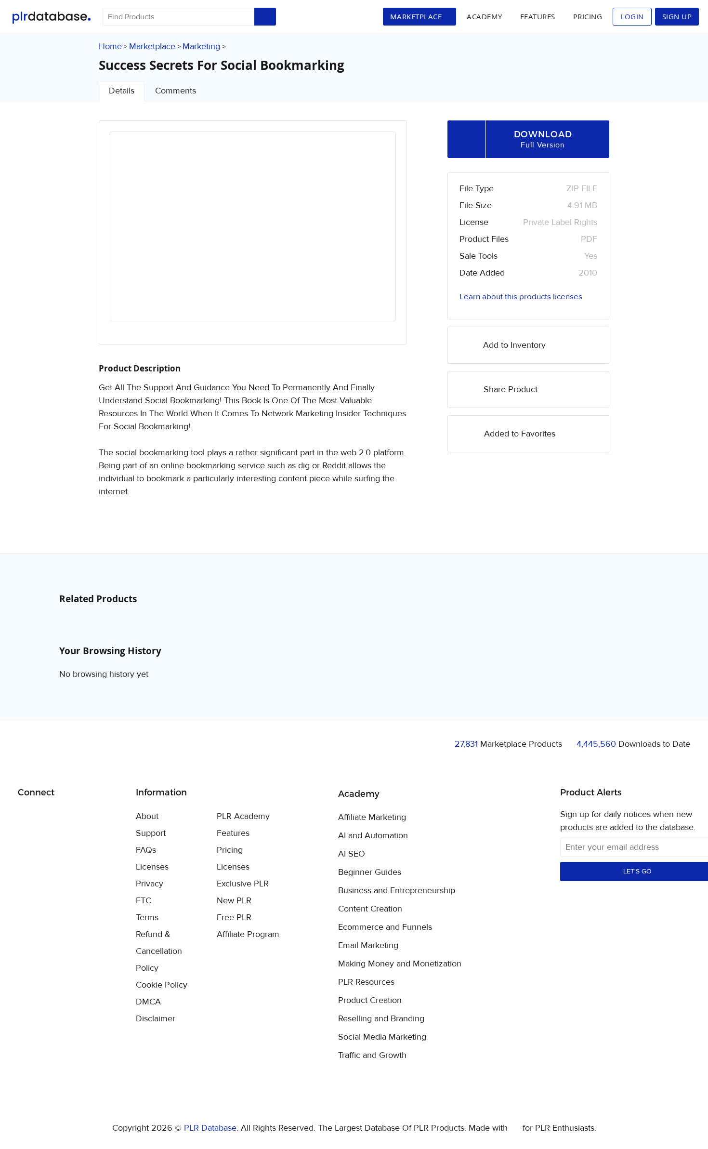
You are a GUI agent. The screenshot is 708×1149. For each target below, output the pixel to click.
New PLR (234, 900)
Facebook (27, 817)
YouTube (95, 817)
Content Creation (370, 909)
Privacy (149, 883)
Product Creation (370, 1000)
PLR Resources (366, 982)
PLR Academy (243, 816)
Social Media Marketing (382, 1037)
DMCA (148, 1001)
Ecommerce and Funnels (385, 927)
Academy (484, 16)
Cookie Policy (161, 985)
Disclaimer (155, 1018)
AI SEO (351, 854)
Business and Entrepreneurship (396, 890)
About (147, 816)
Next (375, 235)
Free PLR (234, 917)
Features (537, 16)
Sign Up (677, 16)
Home (110, 46)
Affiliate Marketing (372, 817)
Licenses (152, 866)
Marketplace (152, 46)
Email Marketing (368, 945)
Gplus (72, 817)
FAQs (146, 850)
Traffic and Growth (372, 1055)
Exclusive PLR (243, 883)
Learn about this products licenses (520, 296)
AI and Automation (373, 836)
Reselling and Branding (381, 1019)
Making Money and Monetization (399, 964)
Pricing (588, 16)
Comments (175, 90)
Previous (130, 235)
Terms (147, 917)
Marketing (201, 46)
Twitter (49, 817)
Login (632, 16)
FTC (143, 900)
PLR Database (51, 18)
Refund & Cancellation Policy (159, 951)
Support (151, 833)
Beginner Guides (369, 872)
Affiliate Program (248, 934)
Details (121, 90)
